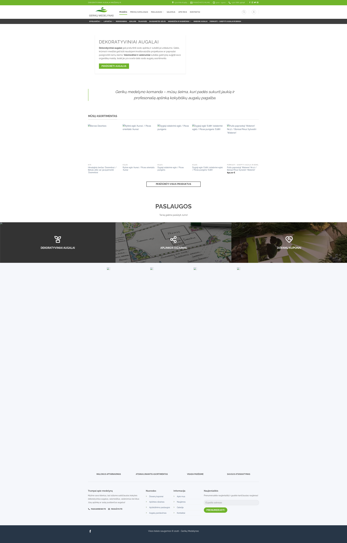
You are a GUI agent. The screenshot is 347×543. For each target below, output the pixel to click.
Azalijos (132, 21)
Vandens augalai (200, 21)
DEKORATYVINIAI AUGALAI (58, 247)
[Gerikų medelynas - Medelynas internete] (101, 12)
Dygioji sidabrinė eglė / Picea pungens (171, 168)
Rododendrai (121, 21)
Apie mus (182, 12)
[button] (244, 12)
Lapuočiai (108, 21)
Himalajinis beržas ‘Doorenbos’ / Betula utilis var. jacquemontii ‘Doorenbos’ (102, 170)
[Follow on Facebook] (250, 3)
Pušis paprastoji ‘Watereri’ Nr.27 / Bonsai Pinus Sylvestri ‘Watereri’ (241, 168)
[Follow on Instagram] (252, 3)
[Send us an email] (257, 3)
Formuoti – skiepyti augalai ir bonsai (225, 21)
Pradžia (123, 12)
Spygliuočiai (94, 21)
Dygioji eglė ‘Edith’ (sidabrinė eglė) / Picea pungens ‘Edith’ (207, 168)
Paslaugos (156, 12)
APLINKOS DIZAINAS (173, 247)
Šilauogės (142, 21)
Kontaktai (195, 12)
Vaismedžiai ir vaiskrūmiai (178, 21)
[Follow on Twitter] (255, 3)
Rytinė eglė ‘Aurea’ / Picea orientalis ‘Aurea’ (139, 168)
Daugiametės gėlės (157, 21)
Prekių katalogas (139, 12)
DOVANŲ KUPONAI (289, 247)
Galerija (171, 12)
